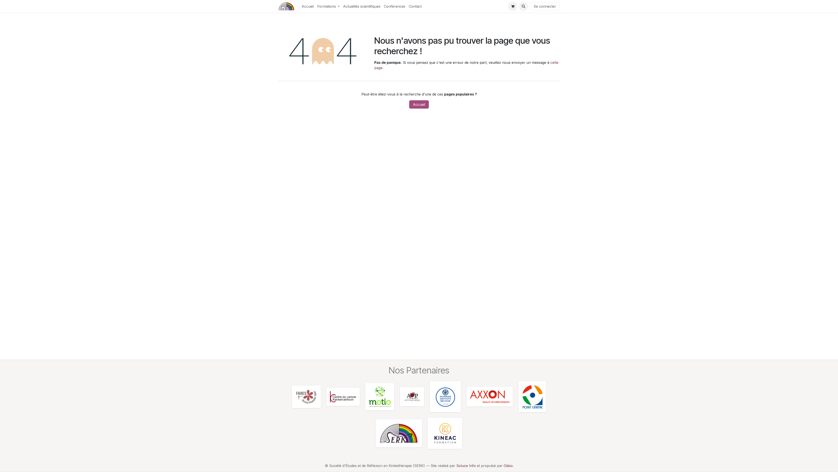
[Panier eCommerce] (512, 6)
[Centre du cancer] (343, 396)
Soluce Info (466, 465)
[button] (523, 6)
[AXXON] (489, 397)
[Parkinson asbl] (412, 396)
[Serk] (399, 433)
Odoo (508, 465)
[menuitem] (308, 6)
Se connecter (545, 6)
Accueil (419, 104)
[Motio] (379, 397)
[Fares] (306, 396)
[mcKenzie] (445, 396)
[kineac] (445, 433)
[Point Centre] (532, 396)
